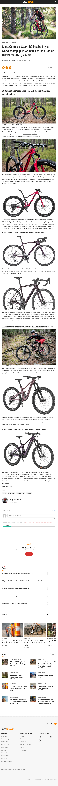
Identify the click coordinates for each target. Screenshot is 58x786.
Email (11, 388)
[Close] (50, 377)
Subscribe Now (29, 402)
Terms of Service (20, 406)
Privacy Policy (13, 406)
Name (11, 395)
